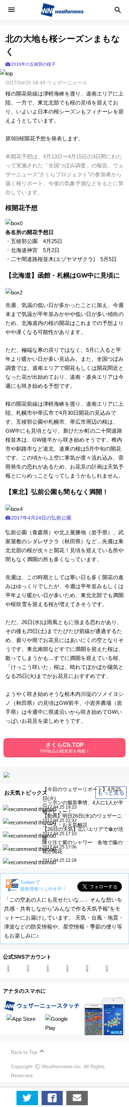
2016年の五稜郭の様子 (33, 64)
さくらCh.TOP (64, 748)
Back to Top (24, 1052)
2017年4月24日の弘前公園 (41, 518)
